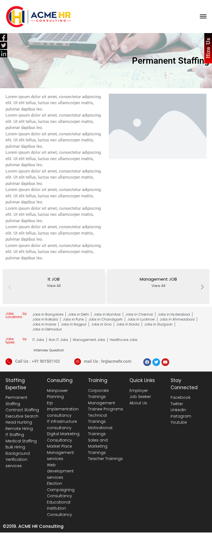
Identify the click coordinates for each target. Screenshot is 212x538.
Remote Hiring (19, 428)
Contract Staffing (22, 410)
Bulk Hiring (15, 447)
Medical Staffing (21, 441)
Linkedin (178, 410)
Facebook (180, 397)
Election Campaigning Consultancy (61, 490)
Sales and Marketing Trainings (98, 446)
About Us (138, 403)
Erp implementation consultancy (63, 409)
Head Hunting (19, 422)
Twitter (177, 404)
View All (54, 285)
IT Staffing (15, 434)
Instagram (181, 416)
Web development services (60, 471)
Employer (138, 390)
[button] (202, 287)
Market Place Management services (60, 452)
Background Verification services (18, 460)
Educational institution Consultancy (59, 508)
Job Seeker (140, 396)
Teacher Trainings (105, 458)
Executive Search (22, 416)
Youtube (179, 422)
